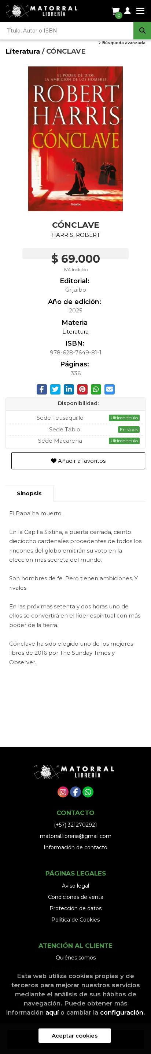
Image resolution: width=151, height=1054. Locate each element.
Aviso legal (75, 885)
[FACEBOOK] (75, 791)
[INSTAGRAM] (63, 791)
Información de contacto (75, 847)
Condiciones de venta (75, 897)
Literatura (23, 51)
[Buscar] (142, 30)
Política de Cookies (75, 919)
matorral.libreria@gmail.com (75, 836)
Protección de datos (75, 908)
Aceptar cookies (74, 1035)
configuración (121, 1012)
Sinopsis (29, 493)
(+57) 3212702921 (75, 825)
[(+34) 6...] (87, 791)
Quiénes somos (76, 957)
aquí (52, 1012)
